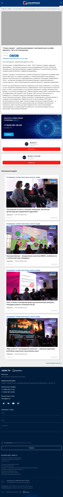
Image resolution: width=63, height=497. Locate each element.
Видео (9, 9)
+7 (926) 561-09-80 (13, 125)
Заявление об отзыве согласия (10, 472)
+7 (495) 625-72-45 (8, 389)
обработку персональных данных (22, 442)
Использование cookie (7, 466)
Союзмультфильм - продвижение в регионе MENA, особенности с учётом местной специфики (31, 257)
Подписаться (31, 149)
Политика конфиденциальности (10, 464)
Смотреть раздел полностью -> (54, 363)
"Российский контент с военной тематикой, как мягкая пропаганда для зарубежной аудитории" (28, 211)
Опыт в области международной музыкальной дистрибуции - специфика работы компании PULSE (30, 303)
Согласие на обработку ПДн (9, 471)
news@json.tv (8, 127)
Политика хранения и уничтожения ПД (12, 469)
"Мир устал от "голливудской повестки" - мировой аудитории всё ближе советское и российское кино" (30, 350)
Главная (3, 9)
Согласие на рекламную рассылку (11, 474)
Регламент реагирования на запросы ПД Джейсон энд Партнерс (19, 467)
